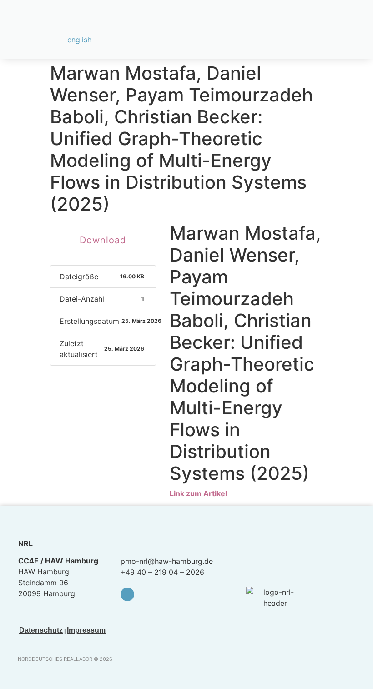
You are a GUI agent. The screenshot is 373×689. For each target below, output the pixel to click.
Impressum (86, 630)
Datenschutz (41, 630)
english (79, 39)
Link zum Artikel (198, 493)
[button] (355, 24)
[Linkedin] (127, 594)
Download (103, 240)
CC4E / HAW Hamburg (58, 560)
